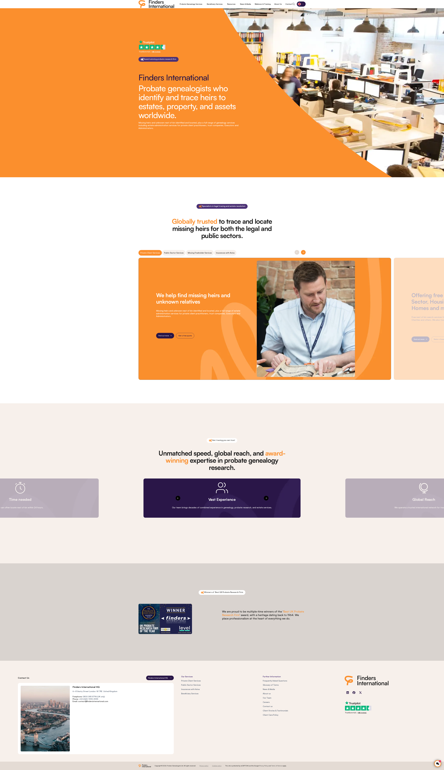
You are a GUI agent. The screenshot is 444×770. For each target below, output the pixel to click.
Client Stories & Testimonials (275, 710)
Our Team (267, 698)
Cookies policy (216, 766)
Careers (266, 702)
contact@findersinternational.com (93, 701)
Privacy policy (204, 766)
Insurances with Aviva (225, 253)
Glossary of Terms (271, 685)
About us (267, 693)
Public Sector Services (174, 253)
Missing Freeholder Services (200, 253)
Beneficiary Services (189, 693)
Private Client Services (150, 253)
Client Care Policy (270, 715)
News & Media (269, 689)
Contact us (268, 706)
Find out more (163, 335)
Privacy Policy (263, 766)
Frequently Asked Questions (275, 681)
